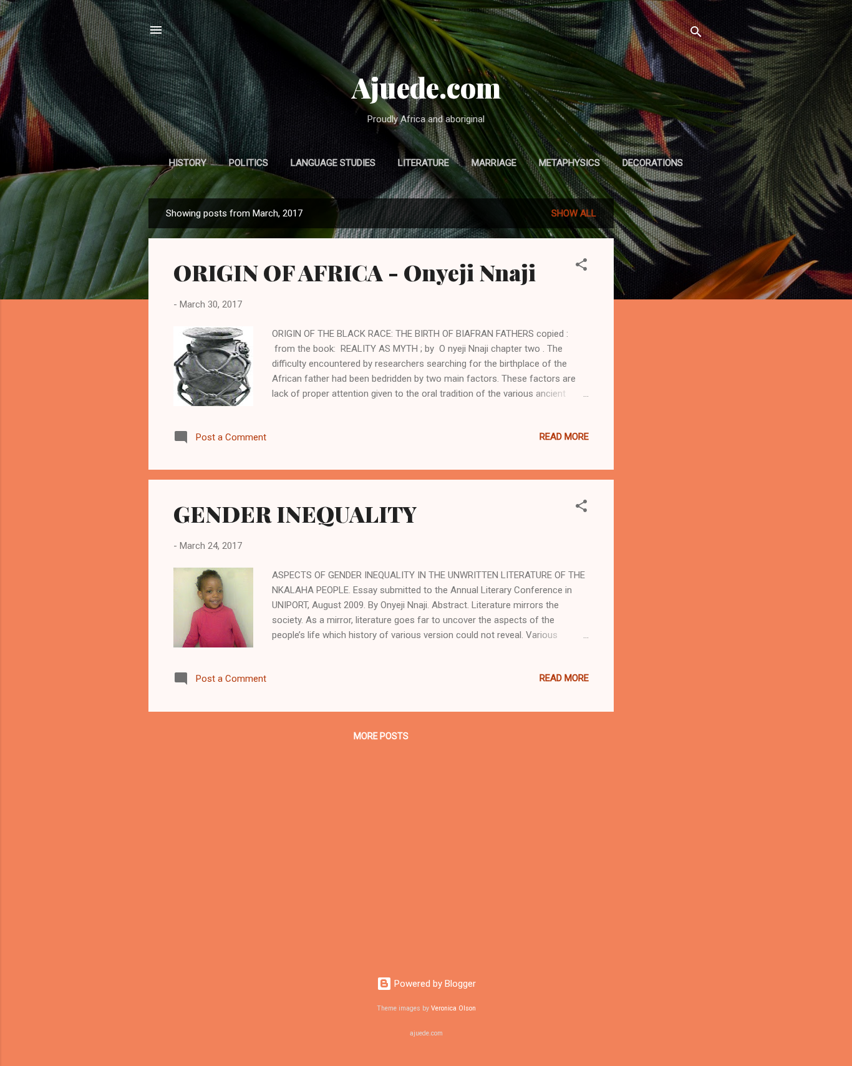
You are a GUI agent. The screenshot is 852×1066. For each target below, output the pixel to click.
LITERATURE (423, 162)
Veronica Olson (453, 1008)
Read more (564, 436)
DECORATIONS (652, 162)
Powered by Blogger (434, 983)
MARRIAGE (494, 162)
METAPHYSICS (569, 162)
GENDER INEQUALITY (295, 513)
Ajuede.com (426, 87)
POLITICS (248, 162)
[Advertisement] (664, 385)
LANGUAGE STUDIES (333, 162)
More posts (381, 736)
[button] (581, 266)
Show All (573, 213)
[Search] (696, 34)
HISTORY (187, 162)
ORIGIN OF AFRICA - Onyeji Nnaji (354, 272)
